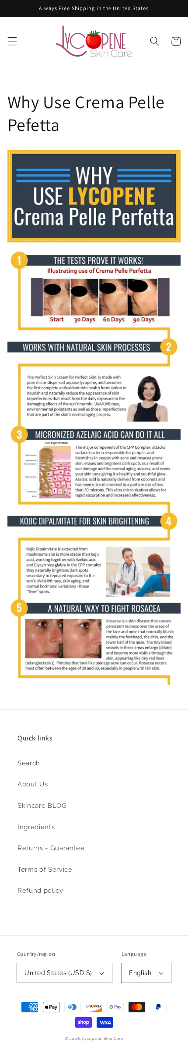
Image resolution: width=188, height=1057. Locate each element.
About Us (32, 784)
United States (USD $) (58, 972)
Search (28, 763)
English (140, 972)
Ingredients (36, 827)
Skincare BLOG (42, 806)
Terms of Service (45, 870)
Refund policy (40, 891)
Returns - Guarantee (51, 848)
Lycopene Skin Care (102, 1038)
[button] (11, 41)
